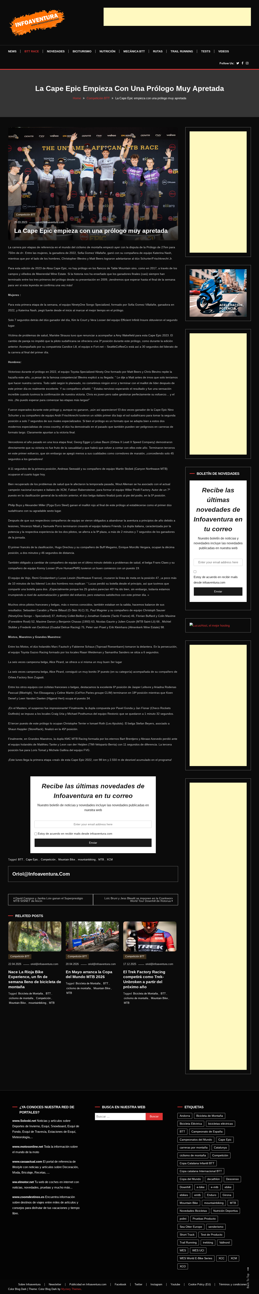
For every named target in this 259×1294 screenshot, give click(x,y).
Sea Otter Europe (191, 1226)
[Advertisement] (177, 17)
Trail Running (182, 51)
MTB (101, 859)
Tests (205, 51)
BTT (20, 859)
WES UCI (198, 1250)
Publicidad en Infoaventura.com (87, 1284)
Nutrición (107, 51)
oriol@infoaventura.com (50, 222)
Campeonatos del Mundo (196, 1139)
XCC (221, 1258)
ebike (228, 1187)
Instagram (156, 1284)
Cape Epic (32, 859)
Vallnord (224, 1242)
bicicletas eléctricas (220, 1123)
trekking (208, 1242)
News (12, 51)
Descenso (232, 1179)
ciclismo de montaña (21, 998)
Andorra (185, 1115)
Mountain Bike (66, 859)
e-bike (201, 1187)
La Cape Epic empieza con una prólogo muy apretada (91, 230)
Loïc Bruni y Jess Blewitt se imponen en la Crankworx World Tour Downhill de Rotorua (138, 899)
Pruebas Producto (204, 1218)
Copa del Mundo (190, 1179)
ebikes (184, 1195)
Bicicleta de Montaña (30, 993)
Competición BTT (25, 214)
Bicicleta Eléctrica (191, 1123)
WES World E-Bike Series (196, 1258)
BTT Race (31, 51)
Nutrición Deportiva (225, 1210)
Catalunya (220, 1147)
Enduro (211, 1195)
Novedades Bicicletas (193, 1210)
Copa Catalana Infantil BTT (197, 1163)
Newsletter (55, 1284)
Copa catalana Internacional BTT (201, 1171)
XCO (183, 1266)
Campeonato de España (207, 1131)
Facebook (120, 1284)
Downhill (185, 1187)
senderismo (215, 1226)
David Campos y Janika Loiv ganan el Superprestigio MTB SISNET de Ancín (48, 899)
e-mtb (214, 1187)
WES (183, 1250)
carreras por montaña (194, 1147)
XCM (110, 859)
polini (183, 1218)
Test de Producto (211, 1234)
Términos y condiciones (233, 1284)
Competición (48, 859)
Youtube (175, 1284)
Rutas (157, 51)
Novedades (56, 51)
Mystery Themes (71, 1289)
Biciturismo (82, 51)
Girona (227, 1195)
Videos (223, 51)
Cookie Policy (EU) (199, 1284)
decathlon (213, 1179)
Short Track (187, 1234)
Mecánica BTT (134, 51)
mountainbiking (87, 859)
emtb (197, 1195)
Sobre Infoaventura (29, 1284)
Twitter (138, 1284)
